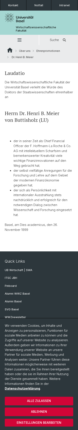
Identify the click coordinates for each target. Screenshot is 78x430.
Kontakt (13, 5)
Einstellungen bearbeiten (39, 422)
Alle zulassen (39, 401)
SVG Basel (12, 309)
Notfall (38, 5)
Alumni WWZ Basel (17, 293)
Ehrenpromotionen (48, 50)
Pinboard (11, 285)
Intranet (64, 5)
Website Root (9, 50)
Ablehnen (39, 411)
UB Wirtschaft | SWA (18, 270)
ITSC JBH (11, 277)
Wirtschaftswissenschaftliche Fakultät (36, 29)
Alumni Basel (13, 301)
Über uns (25, 50)
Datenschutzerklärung (22, 388)
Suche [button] (54, 40)
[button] (19, 40)
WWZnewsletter (15, 317)
